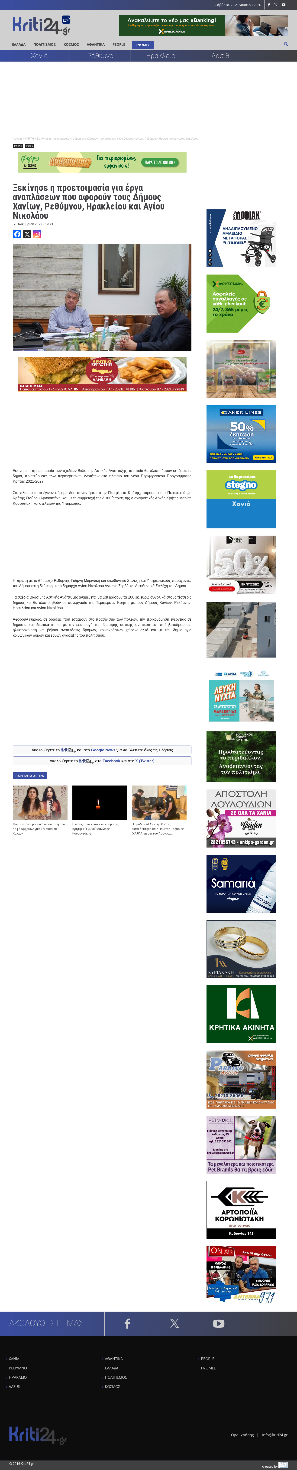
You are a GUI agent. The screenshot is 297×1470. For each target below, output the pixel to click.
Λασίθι (221, 56)
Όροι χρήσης (242, 1435)
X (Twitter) (145, 761)
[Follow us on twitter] (276, 5)
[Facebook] (17, 234)
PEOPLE (119, 44)
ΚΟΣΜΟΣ (71, 44)
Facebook (111, 761)
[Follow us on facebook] (269, 5)
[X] (27, 234)
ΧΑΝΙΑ (29, 146)
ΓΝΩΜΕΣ (143, 45)
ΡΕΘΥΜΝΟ (18, 1368)
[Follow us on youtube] (283, 5)
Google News (103, 750)
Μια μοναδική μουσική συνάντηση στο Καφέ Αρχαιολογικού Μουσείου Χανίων (39, 828)
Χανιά (39, 56)
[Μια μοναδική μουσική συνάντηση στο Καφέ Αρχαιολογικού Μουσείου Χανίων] (40, 803)
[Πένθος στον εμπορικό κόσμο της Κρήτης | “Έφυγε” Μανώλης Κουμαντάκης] (99, 803)
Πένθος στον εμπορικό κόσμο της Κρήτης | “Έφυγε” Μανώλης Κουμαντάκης (95, 828)
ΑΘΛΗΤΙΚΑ (96, 44)
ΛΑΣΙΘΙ (14, 1386)
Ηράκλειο (160, 56)
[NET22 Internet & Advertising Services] (283, 1467)
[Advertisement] (148, 98)
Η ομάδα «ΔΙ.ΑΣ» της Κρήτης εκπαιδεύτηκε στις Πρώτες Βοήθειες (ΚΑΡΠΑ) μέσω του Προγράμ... (158, 828)
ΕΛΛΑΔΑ (19, 44)
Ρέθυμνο (100, 56)
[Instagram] (37, 234)
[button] (286, 44)
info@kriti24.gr (275, 1435)
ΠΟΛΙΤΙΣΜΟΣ (44, 44)
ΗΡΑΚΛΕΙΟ (18, 1377)
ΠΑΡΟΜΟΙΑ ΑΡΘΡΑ (30, 776)
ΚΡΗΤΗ (18, 146)
